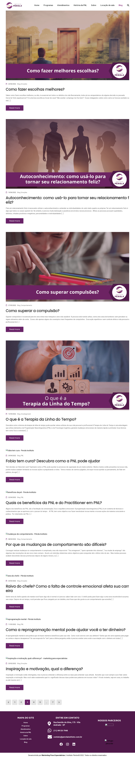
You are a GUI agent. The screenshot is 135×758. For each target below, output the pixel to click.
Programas (48, 5)
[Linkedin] (74, 744)
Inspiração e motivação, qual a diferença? (44, 668)
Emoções (24, 84)
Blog (120, 5)
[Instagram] (67, 744)
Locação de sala (107, 5)
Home (36, 5)
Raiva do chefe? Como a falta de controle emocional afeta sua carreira (67, 588)
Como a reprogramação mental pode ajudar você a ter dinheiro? (66, 629)
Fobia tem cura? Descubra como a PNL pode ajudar (53, 461)
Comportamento (26, 305)
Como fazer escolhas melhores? (35, 89)
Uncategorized (26, 414)
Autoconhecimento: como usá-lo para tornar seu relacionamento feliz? (67, 200)
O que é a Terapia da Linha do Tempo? (41, 419)
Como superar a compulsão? (32, 310)
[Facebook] (61, 744)
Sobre (93, 5)
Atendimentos (63, 5)
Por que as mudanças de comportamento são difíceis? (56, 544)
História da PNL (80, 5)
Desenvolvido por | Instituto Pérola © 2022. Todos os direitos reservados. (67, 755)
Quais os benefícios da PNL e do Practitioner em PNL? (54, 502)
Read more (14, 108)
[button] (128, 5)
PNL (22, 455)
